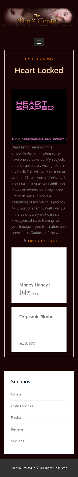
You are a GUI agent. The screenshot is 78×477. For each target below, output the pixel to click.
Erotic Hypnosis (39, 59)
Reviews (17, 429)
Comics (16, 394)
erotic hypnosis (42, 240)
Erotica (16, 418)
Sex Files (17, 441)
